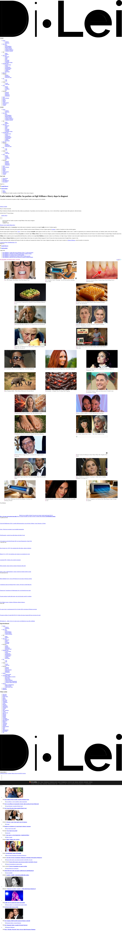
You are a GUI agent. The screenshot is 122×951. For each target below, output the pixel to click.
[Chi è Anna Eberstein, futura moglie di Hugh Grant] (62, 806)
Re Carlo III (5, 181)
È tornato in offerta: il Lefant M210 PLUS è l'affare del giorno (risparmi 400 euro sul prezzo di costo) (20, 615)
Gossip (4, 703)
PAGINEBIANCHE (64, 782)
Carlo (18, 231)
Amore (6, 645)
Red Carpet (5, 700)
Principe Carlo (3, 225)
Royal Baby (5, 731)
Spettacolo (7, 42)
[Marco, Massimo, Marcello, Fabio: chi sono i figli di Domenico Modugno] (62, 927)
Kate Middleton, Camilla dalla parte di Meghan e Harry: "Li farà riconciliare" (18, 252)
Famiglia (4, 715)
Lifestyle (7, 41)
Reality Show (5, 696)
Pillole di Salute (8, 685)
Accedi (2, 38)
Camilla (7, 225)
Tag (3, 732)
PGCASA (59, 782)
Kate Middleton (8, 46)
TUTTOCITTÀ (69, 782)
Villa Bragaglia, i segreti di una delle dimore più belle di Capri (12, 535)
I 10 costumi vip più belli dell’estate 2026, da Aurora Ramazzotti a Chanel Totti (16, 541)
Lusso (4, 709)
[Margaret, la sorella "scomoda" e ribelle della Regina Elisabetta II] (62, 882)
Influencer (5, 695)
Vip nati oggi (5, 178)
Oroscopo (4, 103)
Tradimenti (5, 701)
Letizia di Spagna (8, 48)
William (11, 225)
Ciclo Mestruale (6, 719)
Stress (4, 728)
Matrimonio (7, 76)
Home (4, 190)
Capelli (4, 711)
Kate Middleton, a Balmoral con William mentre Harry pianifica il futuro (17, 253)
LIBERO (38, 782)
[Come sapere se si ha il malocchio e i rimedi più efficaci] (62, 833)
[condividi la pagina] (1, 218)
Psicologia (7, 60)
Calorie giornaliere (9, 680)
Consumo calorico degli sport (11, 682)
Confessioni (5, 705)
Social (4, 697)
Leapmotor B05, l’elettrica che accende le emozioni (10, 559)
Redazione (5, 689)
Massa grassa (7, 679)
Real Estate (7, 71)
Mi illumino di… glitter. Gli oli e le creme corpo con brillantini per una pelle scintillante (17, 621)
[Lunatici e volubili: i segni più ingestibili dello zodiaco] (62, 872)
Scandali (4, 708)
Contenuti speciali (3, 773)
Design (6, 65)
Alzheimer (5, 724)
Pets (3, 78)
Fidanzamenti (5, 706)
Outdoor (6, 70)
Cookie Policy (45, 783)
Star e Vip (5, 44)
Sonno (4, 727)
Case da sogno (8, 64)
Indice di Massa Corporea (10, 676)
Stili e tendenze (6, 710)
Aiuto (56, 783)
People (4, 40)
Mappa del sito (15, 773)
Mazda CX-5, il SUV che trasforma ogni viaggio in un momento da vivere (15, 554)
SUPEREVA (90, 782)
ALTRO (2, 107)
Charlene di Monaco (9, 49)
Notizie (4, 101)
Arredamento (7, 67)
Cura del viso (5, 712)
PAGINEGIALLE (46, 782)
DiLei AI (4, 72)
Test (6, 90)
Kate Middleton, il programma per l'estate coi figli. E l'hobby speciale (16, 256)
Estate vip (4, 179)
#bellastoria (7, 95)
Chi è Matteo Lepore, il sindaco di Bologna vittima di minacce (12, 602)
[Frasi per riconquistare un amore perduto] (62, 864)
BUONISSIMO (86, 782)
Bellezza (7, 54)
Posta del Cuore (8, 77)
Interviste (7, 93)
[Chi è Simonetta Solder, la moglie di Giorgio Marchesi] (62, 923)
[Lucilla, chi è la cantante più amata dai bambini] (62, 895)
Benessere (7, 56)
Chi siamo (33, 783)
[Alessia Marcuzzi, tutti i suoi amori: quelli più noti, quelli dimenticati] (62, 868)
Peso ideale (7, 677)
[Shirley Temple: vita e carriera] (62, 837)
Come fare (7, 84)
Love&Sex (7, 88)
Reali (6, 45)
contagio (53, 229)
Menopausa (5, 720)
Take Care (5, 55)
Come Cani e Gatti (9, 687)
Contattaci (9, 773)
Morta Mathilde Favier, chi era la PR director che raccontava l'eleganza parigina (16, 578)
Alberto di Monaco (71, 240)
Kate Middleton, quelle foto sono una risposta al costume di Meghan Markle (18, 257)
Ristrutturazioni (8, 68)
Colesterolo (5, 723)
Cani (6, 79)
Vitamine (4, 725)
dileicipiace (7, 94)
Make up (4, 713)
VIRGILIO (42, 782)
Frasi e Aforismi (6, 98)
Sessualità (7, 61)
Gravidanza (5, 718)
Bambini (4, 716)
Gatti (6, 80)
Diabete (4, 721)
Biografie (4, 704)
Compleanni (5, 702)
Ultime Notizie (8, 674)
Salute (6, 57)
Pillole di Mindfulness (9, 684)
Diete (6, 59)
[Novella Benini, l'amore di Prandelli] (62, 846)
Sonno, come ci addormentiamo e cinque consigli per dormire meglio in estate (15, 571)
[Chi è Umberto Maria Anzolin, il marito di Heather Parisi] (62, 792)
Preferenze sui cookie (51, 783)
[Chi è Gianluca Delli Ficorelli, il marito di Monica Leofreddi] (62, 914)
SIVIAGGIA (76, 782)
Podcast (4, 100)
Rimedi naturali (6, 726)
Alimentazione (5, 729)
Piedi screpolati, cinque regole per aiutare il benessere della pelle (13, 565)
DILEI (73, 782)
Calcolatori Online (8, 62)
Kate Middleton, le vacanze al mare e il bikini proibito (13, 254)
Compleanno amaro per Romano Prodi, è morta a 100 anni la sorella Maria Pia (15, 584)
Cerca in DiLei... (3, 772)
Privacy (41, 783)
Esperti (4, 99)
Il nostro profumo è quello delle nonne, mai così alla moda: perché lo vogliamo (15, 596)
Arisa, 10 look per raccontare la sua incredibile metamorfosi (12, 529)
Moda (6, 53)
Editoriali (7, 92)
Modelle (4, 698)
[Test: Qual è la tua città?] (62, 828)
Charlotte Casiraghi (9, 50)
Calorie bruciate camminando (11, 681)
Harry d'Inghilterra (9, 242)
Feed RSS (20, 773)
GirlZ (4, 85)
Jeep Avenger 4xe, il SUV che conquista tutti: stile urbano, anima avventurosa (15, 548)
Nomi (4, 97)
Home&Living (5, 63)
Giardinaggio (7, 69)
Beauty (6, 86)
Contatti (4, 105)
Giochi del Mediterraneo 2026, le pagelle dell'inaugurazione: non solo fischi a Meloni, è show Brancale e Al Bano (23, 523)
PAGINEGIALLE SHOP (53, 782)
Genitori (4, 717)
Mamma (6, 75)
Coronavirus (2, 242)
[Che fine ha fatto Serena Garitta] (62, 904)
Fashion (6, 87)
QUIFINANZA (81, 782)
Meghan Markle (8, 47)
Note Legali (37, 783)
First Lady (5, 694)
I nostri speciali (6, 102)
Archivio (24, 773)
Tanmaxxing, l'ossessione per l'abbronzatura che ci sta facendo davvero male (15, 590)
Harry (14, 225)
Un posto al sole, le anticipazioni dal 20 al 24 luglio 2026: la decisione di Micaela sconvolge (18, 609)
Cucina (6, 83)
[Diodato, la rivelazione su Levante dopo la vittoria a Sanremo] (62, 824)
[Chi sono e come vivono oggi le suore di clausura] (62, 815)
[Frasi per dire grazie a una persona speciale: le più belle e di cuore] (62, 859)
